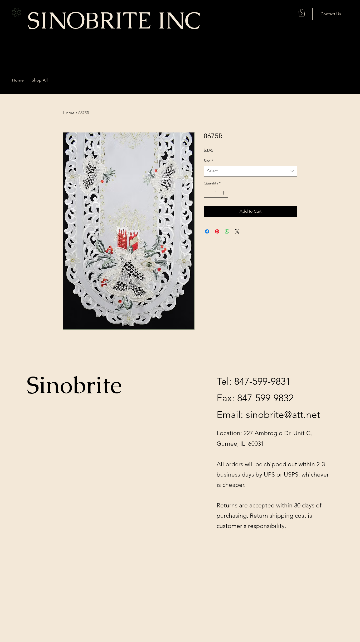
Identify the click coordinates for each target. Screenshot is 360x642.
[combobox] (250, 171)
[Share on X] (237, 231)
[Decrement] (208, 192)
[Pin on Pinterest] (217, 231)
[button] (302, 13)
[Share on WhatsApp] (227, 231)
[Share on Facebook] (207, 231)
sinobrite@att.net (283, 414)
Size (208, 160)
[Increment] (224, 192)
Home (69, 112)
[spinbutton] (216, 192)
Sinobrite (74, 385)
